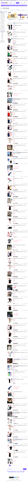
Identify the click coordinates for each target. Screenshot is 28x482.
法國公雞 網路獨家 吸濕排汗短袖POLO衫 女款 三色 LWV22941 (20, 232)
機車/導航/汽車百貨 (2, 40)
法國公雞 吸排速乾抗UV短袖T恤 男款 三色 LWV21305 (19, 191)
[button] (7, 17)
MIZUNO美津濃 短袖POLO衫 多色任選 (17, 65)
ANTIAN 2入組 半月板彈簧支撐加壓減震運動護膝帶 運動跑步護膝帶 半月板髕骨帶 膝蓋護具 (20, 152)
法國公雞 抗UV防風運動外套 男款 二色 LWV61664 (19, 271)
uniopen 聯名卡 (21, 5)
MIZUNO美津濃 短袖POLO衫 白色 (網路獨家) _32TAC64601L (20, 352)
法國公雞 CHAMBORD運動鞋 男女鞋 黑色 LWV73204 (19, 225)
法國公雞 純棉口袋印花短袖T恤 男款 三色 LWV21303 (19, 258)
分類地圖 (20, 480)
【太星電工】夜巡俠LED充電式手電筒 (17, 171)
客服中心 (8, 480)
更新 (18, 479)
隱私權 (18, 480)
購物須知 (13, 480)
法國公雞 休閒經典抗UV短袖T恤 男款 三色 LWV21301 (19, 131)
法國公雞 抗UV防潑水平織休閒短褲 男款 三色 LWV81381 (20, 198)
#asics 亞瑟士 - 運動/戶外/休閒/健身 (20, 471)
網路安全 (15, 480)
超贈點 (25, 5)
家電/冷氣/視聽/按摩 (2, 14)
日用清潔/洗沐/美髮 (2, 23)
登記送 (9, 5)
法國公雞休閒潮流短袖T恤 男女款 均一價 (18, 391)
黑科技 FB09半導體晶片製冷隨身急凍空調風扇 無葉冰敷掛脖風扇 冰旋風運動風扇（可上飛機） (20, 439)
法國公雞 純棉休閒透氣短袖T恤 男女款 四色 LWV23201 (19, 118)
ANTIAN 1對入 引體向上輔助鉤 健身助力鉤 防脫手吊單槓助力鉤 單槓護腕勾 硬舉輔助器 (20, 99)
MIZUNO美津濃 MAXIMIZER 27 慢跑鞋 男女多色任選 (19, 32)
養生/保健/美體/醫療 (2, 26)
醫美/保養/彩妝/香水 (2, 22)
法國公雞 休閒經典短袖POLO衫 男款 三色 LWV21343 (19, 111)
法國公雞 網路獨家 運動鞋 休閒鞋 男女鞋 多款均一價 (19, 418)
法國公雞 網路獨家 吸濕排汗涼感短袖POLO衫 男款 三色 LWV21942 (20, 185)
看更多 (15, 5)
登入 (21, 2)
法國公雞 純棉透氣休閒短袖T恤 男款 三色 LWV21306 (19, 78)
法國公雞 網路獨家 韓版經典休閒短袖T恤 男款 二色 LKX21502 (20, 445)
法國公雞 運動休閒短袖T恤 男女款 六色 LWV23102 (19, 51)
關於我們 (10, 480)
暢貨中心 (13, 5)
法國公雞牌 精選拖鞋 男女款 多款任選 (17, 298)
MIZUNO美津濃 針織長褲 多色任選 (17, 25)
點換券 (6, 5)
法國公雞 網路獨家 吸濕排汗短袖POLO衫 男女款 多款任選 (20, 58)
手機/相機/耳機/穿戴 (2, 13)
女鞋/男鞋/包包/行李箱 (3, 21)
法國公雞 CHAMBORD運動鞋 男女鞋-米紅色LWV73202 (19, 398)
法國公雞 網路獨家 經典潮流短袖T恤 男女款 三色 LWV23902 (20, 125)
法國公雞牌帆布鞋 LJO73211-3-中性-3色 (18, 178)
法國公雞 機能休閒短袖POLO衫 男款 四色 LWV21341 (19, 305)
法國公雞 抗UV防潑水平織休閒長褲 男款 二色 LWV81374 (20, 138)
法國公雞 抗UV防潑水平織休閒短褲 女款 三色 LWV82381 (20, 425)
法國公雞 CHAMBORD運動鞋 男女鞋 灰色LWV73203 (19, 145)
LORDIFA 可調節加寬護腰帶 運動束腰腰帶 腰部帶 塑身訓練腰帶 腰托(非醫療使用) (20, 366)
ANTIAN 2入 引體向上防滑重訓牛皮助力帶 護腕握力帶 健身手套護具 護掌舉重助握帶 (20, 359)
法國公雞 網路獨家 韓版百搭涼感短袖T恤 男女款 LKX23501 (20, 158)
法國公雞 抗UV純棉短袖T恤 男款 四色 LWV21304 (19, 278)
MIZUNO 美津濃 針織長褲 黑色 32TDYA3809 (18, 379)
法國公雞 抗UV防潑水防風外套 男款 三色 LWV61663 (19, 338)
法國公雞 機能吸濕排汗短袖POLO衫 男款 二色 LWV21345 (20, 331)
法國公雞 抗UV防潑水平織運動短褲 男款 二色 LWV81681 (20, 218)
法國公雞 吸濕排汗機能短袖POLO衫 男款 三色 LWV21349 (20, 71)
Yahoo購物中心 (4, 3)
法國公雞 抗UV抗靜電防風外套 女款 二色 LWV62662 (19, 345)
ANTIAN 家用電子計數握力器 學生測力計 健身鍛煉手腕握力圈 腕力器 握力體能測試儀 (20, 412)
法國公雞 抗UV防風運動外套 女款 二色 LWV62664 (19, 211)
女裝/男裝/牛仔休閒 (2, 18)
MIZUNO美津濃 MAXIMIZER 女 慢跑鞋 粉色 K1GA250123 (20, 85)
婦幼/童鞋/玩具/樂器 (2, 27)
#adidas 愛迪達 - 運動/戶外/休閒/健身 (11, 471)
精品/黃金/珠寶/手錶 (2, 17)
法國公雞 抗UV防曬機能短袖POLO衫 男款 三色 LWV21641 (20, 251)
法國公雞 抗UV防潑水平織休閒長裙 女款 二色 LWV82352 (20, 318)
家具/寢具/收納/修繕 (2, 30)
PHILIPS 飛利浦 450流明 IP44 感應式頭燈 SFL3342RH (19, 285)
